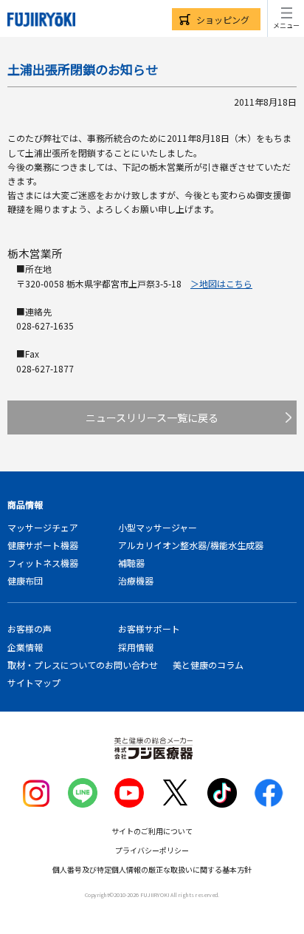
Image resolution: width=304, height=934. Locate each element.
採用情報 (135, 647)
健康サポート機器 (42, 545)
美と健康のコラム (208, 664)
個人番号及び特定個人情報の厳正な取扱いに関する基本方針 (152, 869)
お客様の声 (29, 628)
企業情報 (25, 647)
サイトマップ (34, 682)
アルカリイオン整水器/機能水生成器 (190, 545)
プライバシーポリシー (152, 850)
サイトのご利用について (152, 830)
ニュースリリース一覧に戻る (152, 417)
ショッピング (222, 19)
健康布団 (25, 580)
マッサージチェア (42, 527)
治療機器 (135, 580)
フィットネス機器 (42, 562)
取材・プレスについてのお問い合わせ (82, 664)
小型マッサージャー (157, 527)
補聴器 (131, 562)
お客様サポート (149, 628)
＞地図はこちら (221, 283)
